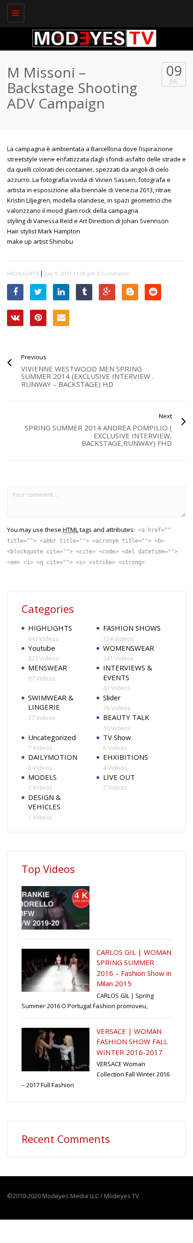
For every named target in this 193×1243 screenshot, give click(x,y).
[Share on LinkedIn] (61, 292)
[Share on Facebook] (15, 292)
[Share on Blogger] (130, 292)
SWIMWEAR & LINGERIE (51, 702)
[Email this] (61, 318)
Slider (112, 697)
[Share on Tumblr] (84, 292)
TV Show (117, 737)
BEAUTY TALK (126, 717)
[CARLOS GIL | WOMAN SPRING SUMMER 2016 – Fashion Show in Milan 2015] (55, 970)
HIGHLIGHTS (22, 273)
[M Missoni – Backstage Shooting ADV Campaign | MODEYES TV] (94, 11)
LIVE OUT (119, 777)
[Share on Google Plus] (107, 292)
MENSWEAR (47, 667)
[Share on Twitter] (38, 292)
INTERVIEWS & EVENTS (127, 672)
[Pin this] (38, 318)
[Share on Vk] (15, 318)
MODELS (42, 777)
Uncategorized (52, 737)
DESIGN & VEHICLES (44, 802)
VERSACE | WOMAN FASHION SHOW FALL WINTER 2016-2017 (132, 1041)
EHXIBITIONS (125, 757)
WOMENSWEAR (128, 648)
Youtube (41, 648)
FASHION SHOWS (132, 627)
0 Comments (113, 273)
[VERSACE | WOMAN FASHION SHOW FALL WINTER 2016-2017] (55, 1049)
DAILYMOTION (52, 757)
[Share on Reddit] (153, 292)
